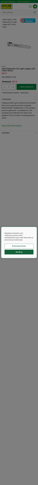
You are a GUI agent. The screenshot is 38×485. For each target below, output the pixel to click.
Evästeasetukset (19, 246)
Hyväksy (19, 252)
